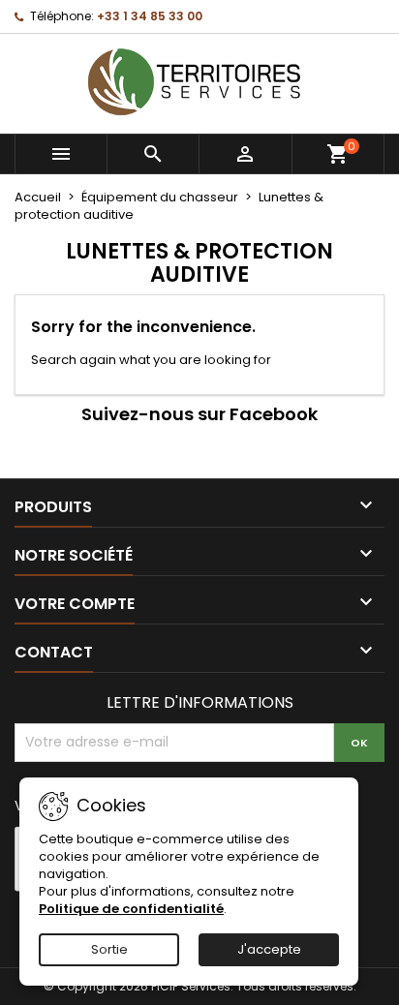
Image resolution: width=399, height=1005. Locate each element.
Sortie (109, 949)
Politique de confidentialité (131, 908)
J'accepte (269, 949)
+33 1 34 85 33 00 (149, 16)
